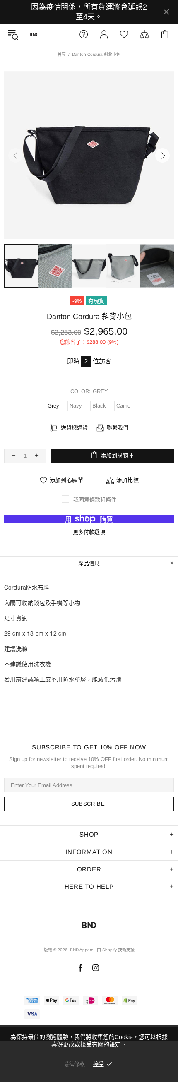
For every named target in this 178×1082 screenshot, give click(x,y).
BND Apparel (33, 34)
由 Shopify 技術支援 (116, 950)
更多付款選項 (89, 532)
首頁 (62, 54)
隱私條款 (74, 1064)
